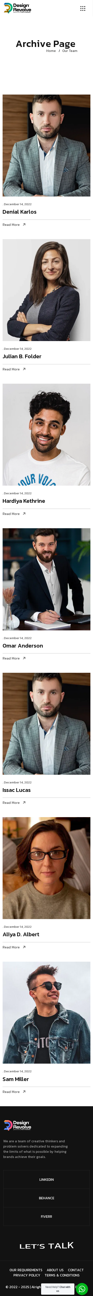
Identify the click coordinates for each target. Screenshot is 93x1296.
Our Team (69, 50)
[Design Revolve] (17, 7)
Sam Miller (16, 1079)
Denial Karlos (20, 212)
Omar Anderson (23, 646)
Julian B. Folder (22, 356)
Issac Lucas (17, 790)
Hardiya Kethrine (24, 501)
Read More (11, 224)
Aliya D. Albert (21, 934)
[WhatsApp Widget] (82, 1289)
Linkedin (46, 1179)
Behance (46, 1198)
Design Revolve (76, 1286)
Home (51, 50)
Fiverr (46, 1216)
